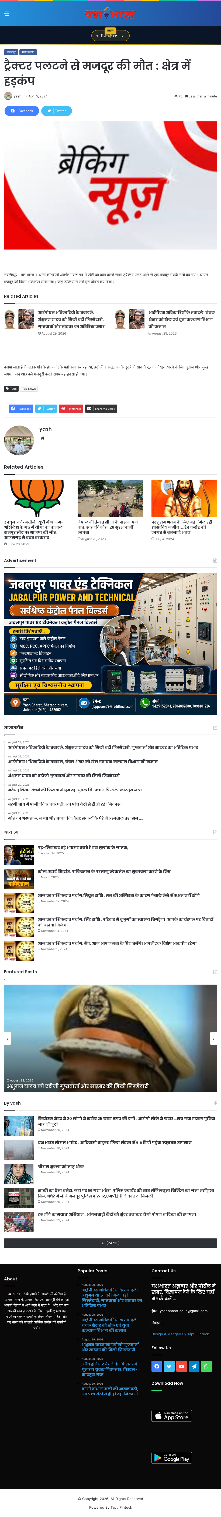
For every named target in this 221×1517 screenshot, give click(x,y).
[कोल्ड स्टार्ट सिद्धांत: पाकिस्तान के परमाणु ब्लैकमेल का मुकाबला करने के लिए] (19, 879)
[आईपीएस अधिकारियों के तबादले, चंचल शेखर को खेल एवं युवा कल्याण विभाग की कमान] (129, 319)
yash (17, 96)
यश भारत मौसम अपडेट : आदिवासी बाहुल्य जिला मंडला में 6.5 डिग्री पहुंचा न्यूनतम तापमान (115, 1142)
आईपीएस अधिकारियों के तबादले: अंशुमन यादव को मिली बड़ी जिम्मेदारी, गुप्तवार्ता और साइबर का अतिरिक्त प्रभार (71, 319)
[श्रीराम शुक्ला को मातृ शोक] (19, 1174)
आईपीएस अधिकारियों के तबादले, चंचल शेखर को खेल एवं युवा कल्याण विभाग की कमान (182, 319)
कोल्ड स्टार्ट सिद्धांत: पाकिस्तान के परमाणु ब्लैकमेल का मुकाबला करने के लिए (104, 871)
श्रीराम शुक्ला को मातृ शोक (61, 1166)
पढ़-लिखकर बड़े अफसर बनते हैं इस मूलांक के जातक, (83, 847)
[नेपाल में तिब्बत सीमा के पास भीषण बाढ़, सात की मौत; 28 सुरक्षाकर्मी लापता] (110, 498)
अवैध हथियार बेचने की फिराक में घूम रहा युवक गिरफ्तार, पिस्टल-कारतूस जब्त (92, 1086)
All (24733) (110, 1243)
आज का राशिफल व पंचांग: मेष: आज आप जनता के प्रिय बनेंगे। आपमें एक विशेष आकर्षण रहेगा (117, 943)
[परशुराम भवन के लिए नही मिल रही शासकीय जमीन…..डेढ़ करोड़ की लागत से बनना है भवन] (184, 498)
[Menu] (6, 15)
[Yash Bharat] (110, 14)
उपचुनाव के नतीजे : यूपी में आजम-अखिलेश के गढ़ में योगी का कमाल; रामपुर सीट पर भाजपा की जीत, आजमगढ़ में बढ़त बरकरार (34, 529)
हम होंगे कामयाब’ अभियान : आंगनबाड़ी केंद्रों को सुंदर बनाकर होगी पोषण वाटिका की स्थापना (117, 1214)
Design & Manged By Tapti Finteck (180, 1334)
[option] (110, 1038)
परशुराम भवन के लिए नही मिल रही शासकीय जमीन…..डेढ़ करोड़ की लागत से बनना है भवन (181, 527)
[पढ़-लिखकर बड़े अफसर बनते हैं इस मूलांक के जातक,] (19, 855)
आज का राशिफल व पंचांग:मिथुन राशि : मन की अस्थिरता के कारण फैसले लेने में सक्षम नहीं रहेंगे (119, 895)
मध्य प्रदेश (28, 52)
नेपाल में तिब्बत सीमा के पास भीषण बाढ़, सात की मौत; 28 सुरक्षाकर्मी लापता (108, 527)
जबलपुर (11, 52)
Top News (29, 389)
